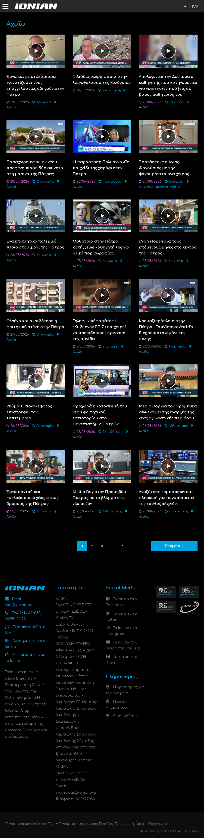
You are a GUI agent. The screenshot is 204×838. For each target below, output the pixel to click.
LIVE (194, 7)
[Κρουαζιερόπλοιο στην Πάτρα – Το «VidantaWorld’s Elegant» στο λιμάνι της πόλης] (168, 295)
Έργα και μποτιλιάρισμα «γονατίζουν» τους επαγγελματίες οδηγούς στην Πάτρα (35, 86)
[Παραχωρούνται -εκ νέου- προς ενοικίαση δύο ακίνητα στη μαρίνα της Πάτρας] (35, 136)
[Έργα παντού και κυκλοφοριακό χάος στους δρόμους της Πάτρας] (35, 466)
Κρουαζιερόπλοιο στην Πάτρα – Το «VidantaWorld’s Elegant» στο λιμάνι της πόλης (166, 330)
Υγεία (106, 90)
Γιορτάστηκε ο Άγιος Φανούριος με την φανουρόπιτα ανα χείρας (164, 168)
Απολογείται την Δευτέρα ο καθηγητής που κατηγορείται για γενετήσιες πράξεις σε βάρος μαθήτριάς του (168, 86)
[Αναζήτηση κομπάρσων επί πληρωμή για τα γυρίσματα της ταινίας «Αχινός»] (168, 466)
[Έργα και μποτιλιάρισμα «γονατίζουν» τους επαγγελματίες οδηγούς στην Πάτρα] (35, 51)
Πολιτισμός (112, 181)
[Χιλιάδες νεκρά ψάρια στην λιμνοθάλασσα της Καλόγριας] (102, 51)
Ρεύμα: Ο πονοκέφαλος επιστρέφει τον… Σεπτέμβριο (29, 412)
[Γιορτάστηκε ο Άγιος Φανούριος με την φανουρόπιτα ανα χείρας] (168, 136)
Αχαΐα (11, 107)
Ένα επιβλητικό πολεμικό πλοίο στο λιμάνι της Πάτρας (35, 244)
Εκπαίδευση (112, 432)
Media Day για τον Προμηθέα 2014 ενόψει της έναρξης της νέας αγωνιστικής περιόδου (168, 412)
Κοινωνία (43, 102)
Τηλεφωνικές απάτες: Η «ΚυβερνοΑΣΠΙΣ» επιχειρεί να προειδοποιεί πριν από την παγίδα (99, 330)
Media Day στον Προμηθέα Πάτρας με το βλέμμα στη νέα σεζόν (99, 498)
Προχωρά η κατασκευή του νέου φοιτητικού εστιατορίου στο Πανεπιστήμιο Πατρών (100, 415)
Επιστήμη (110, 346)
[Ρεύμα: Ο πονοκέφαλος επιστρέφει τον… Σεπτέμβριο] (35, 381)
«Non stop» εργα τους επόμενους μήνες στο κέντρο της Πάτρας (168, 247)
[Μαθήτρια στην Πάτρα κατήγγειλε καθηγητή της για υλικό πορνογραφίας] (102, 216)
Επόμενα (172, 546)
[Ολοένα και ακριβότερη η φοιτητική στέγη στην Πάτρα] (35, 295)
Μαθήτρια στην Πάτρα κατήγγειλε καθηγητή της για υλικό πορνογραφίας (101, 247)
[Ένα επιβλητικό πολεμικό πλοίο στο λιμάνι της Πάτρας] (35, 216)
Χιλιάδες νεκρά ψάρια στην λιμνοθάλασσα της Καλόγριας (102, 80)
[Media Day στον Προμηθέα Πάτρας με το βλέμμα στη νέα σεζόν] (102, 466)
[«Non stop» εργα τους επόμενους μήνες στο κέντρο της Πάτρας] (168, 216)
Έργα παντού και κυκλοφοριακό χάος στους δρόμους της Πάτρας (32, 498)
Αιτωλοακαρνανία (153, 187)
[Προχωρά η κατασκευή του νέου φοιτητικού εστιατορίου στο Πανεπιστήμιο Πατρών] (102, 381)
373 (122, 546)
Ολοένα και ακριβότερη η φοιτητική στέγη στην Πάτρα (35, 324)
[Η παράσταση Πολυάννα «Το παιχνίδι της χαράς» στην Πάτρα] (102, 136)
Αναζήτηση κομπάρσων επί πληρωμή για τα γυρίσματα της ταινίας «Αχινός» (166, 498)
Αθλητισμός (178, 426)
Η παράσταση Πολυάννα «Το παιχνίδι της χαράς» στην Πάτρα (101, 168)
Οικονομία (45, 181)
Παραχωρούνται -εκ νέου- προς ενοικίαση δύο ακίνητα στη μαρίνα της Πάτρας (34, 168)
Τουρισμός (177, 346)
